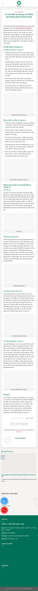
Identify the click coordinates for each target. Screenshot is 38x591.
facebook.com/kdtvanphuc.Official (18, 536)
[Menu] (3, 3)
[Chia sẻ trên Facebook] (14, 424)
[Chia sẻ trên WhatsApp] (11, 424)
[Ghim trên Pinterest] (23, 424)
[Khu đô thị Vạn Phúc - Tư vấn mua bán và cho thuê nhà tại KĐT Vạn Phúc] (19, 5)
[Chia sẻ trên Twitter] (17, 424)
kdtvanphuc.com (13, 538)
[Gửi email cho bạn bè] (20, 424)
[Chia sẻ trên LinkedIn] (26, 424)
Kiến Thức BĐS (19, 12)
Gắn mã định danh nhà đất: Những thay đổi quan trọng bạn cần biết (18, 475)
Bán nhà (4, 499)
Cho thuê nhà (5, 505)
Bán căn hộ (4, 502)
